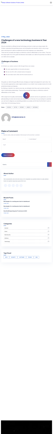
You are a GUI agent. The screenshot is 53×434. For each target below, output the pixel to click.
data (6, 257)
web (36, 257)
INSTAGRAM (35, 107)
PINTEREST (22, 107)
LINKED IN (28, 107)
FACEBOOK (9, 107)
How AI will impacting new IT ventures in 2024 (15, 211)
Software (27, 238)
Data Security (27, 234)
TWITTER (15, 107)
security (13, 257)
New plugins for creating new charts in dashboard (17, 201)
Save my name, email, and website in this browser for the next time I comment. (21, 135)
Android (11, 18)
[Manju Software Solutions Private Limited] (12, 2)
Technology (27, 241)
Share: (3, 107)
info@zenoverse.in (18, 117)
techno (30, 257)
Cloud (27, 231)
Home (4, 18)
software (21, 257)
